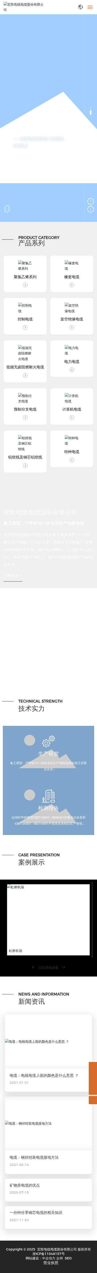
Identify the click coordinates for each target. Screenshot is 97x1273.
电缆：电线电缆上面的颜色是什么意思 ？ (44, 1075)
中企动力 (48, 1258)
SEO (68, 1258)
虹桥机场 (15, 951)
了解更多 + (13, 575)
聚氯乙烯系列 (25, 277)
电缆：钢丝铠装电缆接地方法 (34, 1157)
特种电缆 (71, 452)
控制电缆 (25, 319)
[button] (90, 108)
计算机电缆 (71, 409)
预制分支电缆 (25, 409)
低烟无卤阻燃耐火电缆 (25, 367)
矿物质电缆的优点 (25, 1185)
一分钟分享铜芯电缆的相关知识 (36, 1212)
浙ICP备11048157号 (48, 1254)
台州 (59, 1258)
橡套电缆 (71, 277)
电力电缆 (71, 362)
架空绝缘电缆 (72, 319)
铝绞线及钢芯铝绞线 (25, 457)
